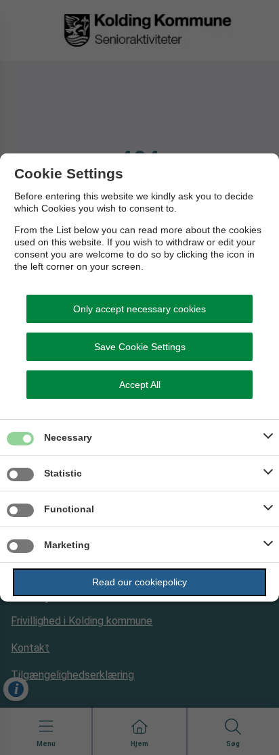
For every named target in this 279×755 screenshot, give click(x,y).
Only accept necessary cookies (139, 308)
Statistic (63, 473)
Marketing (67, 544)
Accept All (139, 384)
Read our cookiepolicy (139, 582)
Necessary (68, 437)
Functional (69, 509)
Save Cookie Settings (140, 346)
